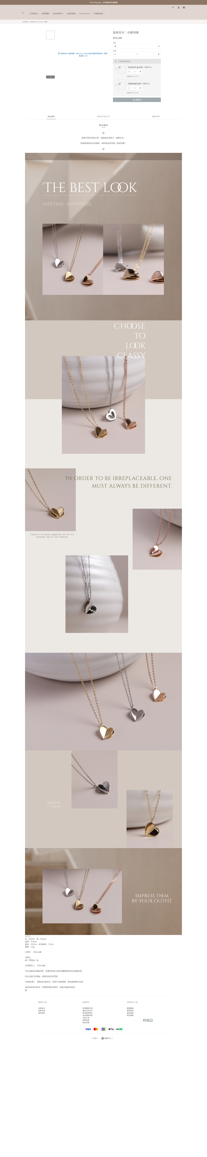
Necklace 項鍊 (42, 22)
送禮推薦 (45, 13)
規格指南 (86, 1020)
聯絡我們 (130, 1010)
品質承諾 (41, 1010)
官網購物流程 (88, 1008)
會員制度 (41, 1013)
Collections (84, 13)
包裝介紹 (86, 1017)
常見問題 (130, 1015)
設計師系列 (57, 13)
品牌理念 (41, 1008)
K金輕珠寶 (70, 13)
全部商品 (33, 13)
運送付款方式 (88, 1010)
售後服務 (130, 1013)
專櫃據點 (130, 1008)
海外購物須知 (88, 1015)
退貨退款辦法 (88, 1013)
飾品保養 (86, 1022)
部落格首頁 (98, 13)
